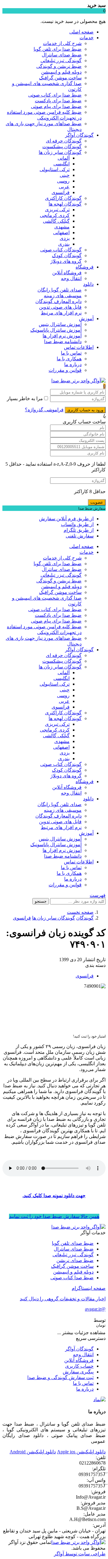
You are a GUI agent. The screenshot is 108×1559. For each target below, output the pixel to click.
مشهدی (62, 226)
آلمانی (64, 158)
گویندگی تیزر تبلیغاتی (61, 60)
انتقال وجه (71, 278)
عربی (64, 186)
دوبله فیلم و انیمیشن (61, 72)
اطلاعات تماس (79, 347)
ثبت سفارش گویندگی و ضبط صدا (60, 1377)
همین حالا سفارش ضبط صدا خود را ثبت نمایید (54, 1216)
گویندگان (85, 917)
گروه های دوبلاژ (66, 261)
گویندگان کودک (67, 255)
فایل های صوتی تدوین (60, 307)
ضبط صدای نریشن (75, 1260)
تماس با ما (71, 352)
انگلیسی (61, 163)
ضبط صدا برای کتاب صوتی (55, 94)
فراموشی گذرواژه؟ (44, 409)
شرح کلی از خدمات (62, 43)
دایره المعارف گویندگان (58, 301)
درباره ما (73, 364)
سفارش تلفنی (80, 535)
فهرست (98, 895)
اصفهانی (61, 232)
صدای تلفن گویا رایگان (60, 289)
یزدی (65, 238)
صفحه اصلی (81, 31)
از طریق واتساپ (77, 524)
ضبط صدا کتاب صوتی (72, 1277)
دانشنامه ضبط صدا (63, 341)
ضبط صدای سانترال (62, 54)
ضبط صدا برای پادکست (58, 100)
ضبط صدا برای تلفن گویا (58, 49)
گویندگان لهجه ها (65, 203)
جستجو (40, 901)
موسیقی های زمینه (63, 295)
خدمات (87, 37)
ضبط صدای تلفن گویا (73, 1243)
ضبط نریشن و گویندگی (59, 66)
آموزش (86, 318)
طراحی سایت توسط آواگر (80, 1553)
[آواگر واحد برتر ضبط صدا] (78, 380)
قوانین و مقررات (65, 370)
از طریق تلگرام (79, 530)
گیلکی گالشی (56, 221)
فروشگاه (85, 266)
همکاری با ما (69, 358)
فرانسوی (61, 192)
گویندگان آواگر (79, 135)
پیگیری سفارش (78, 1371)
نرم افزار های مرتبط (61, 312)
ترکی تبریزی (57, 209)
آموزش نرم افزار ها (62, 335)
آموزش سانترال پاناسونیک (56, 330)
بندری (64, 244)
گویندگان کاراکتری (63, 198)
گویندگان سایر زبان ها (60, 152)
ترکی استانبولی (55, 169)
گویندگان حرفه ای (64, 140)
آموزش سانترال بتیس (60, 324)
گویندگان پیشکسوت (62, 146)
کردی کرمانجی (55, 215)
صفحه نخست (80, 912)
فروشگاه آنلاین (67, 272)
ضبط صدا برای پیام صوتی (56, 106)
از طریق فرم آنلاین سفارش (66, 518)
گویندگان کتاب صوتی (61, 249)
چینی (65, 175)
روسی (63, 180)
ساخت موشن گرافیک (60, 77)
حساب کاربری (79, 1366)
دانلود (88, 284)
